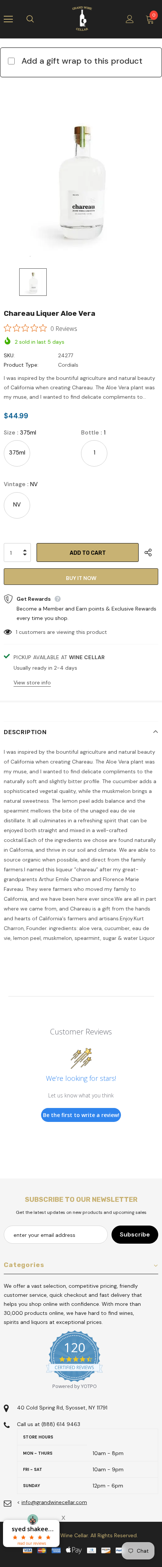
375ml (17, 452)
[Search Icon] (37, 19)
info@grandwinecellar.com (54, 1502)
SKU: (9, 355)
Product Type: (21, 364)
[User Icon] (130, 19)
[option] (81, 179)
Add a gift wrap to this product (81, 60)
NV (17, 504)
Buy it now (81, 578)
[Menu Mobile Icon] (8, 19)
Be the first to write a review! (81, 1115)
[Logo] (82, 18)
